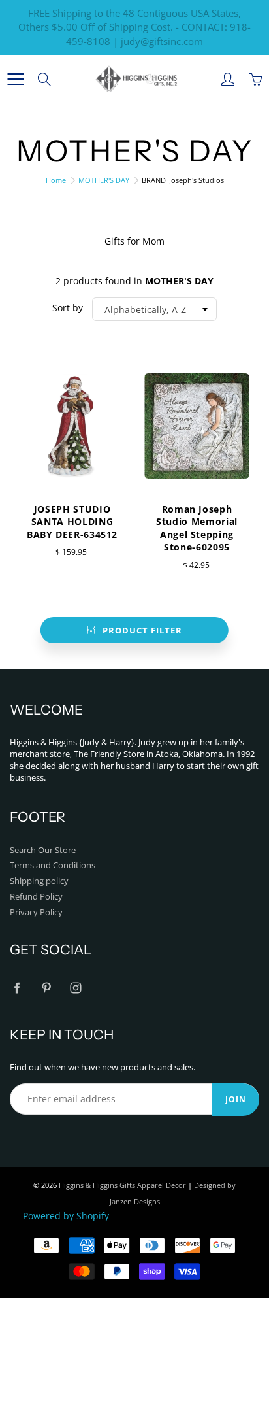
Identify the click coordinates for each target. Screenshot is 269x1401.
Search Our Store (43, 850)
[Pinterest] (46, 988)
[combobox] (154, 309)
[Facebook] (16, 988)
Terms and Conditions (52, 865)
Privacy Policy (36, 912)
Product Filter (142, 630)
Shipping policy (39, 880)
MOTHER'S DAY (103, 180)
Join (235, 1099)
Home (56, 180)
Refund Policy (36, 896)
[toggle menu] (15, 79)
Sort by (67, 307)
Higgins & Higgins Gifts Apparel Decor (122, 1185)
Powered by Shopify (66, 1215)
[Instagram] (75, 988)
